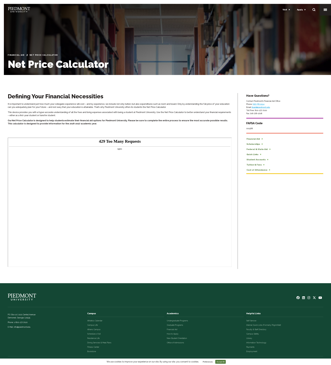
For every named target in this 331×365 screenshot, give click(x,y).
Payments (250, 347)
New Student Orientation (177, 338)
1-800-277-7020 (21, 322)
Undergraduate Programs (177, 321)
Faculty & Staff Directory (256, 329)
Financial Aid (16, 55)
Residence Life (93, 338)
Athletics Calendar (94, 321)
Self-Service (251, 321)
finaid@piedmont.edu (261, 107)
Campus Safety (252, 334)
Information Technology (256, 343)
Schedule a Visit (94, 334)
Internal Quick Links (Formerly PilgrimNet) (263, 325)
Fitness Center (93, 347)
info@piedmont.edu (22, 327)
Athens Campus (93, 329)
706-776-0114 (258, 104)
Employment (251, 351)
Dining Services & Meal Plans (99, 343)
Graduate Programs (175, 325)
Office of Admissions (175, 343)
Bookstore (91, 351)
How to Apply (172, 334)
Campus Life (92, 325)
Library (249, 338)
